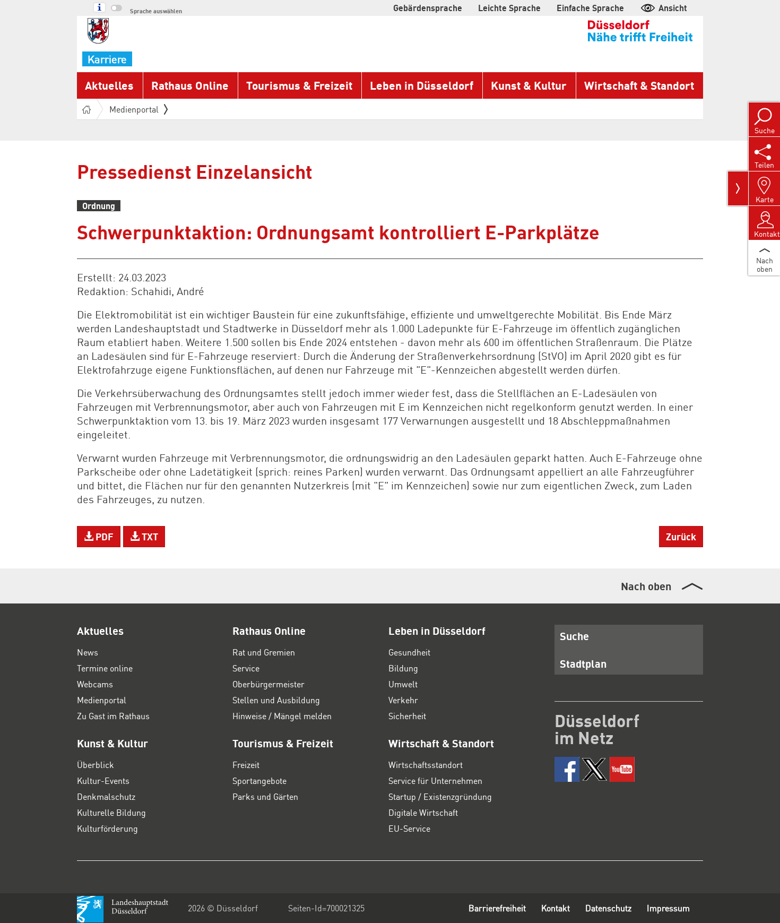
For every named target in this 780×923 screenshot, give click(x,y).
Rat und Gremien (263, 652)
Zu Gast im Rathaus (113, 715)
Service (245, 668)
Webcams (95, 683)
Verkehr (403, 699)
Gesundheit (409, 652)
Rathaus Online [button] (190, 85)
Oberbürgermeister (268, 683)
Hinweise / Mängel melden (282, 715)
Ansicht (672, 7)
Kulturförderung (107, 828)
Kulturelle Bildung (111, 812)
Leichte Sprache (509, 7)
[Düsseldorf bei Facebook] (566, 769)
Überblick (95, 764)
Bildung (403, 668)
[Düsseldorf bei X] (594, 769)
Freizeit (245, 764)
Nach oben (646, 586)
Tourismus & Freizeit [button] (299, 85)
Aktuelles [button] (109, 85)
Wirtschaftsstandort (425, 764)
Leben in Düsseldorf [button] (421, 85)
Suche (574, 636)
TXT (149, 536)
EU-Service (409, 828)
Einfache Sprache (590, 7)
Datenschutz (608, 907)
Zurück (681, 536)
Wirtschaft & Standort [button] (639, 85)
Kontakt (555, 907)
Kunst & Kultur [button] (529, 85)
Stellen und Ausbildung (276, 699)
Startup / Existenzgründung (440, 796)
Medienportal (134, 109)
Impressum (668, 907)
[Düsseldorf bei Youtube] (622, 769)
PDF (103, 536)
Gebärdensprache (427, 7)
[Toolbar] (738, 188)
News (87, 652)
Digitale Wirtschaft (423, 812)
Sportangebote (259, 780)
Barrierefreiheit (497, 907)
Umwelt (403, 683)
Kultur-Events (103, 780)
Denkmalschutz (106, 796)
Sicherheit (407, 715)
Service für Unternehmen (435, 780)
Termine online (105, 668)
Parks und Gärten (265, 796)
